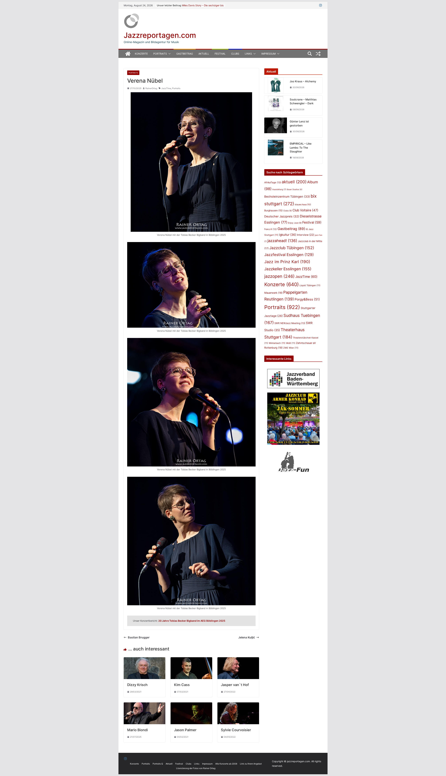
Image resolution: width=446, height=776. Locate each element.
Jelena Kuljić (246, 637)
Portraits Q (158, 763)
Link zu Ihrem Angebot (251, 763)
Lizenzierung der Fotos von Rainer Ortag (195, 768)
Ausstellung (279, 189)
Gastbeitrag (184, 53)
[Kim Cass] (191, 659)
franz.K (270, 229)
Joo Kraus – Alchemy (303, 81)
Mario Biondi (137, 730)
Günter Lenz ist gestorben (299, 123)
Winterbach (277, 343)
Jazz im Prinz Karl (287, 261)
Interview (305, 234)
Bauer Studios (294, 189)
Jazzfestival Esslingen (289, 254)
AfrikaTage (272, 182)
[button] (169, 53)
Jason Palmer (185, 730)
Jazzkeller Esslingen (287, 268)
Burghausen (273, 210)
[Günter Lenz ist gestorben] (275, 128)
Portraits (160, 53)
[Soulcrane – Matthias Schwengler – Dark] (275, 106)
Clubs (235, 53)
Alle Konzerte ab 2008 (226, 763)
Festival (220, 53)
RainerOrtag (151, 88)
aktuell (294, 181)
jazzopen (279, 276)
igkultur (287, 234)
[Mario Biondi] (144, 705)
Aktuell (203, 53)
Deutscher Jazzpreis (281, 216)
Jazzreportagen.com (160, 35)
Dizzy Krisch (137, 685)
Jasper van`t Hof (235, 685)
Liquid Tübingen (309, 285)
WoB (290, 343)
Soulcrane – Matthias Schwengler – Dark (303, 101)
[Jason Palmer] (191, 705)
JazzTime (166, 88)
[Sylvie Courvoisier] (238, 705)
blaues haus (303, 204)
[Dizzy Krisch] (144, 659)
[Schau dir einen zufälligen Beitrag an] (318, 54)
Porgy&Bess (307, 299)
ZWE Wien (290, 347)
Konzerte (141, 53)
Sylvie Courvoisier (236, 730)
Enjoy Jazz (295, 222)
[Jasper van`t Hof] (238, 659)
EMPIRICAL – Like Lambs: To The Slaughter (301, 147)
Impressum (268, 53)
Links (248, 53)
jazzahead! (282, 240)
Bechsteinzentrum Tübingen (287, 196)
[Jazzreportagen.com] (128, 54)
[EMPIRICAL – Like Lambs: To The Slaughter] (275, 152)
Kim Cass (182, 685)
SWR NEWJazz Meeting (289, 323)
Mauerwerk (273, 292)
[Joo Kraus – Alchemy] (275, 85)
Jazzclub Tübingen (291, 247)
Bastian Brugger (138, 637)
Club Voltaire (305, 210)
